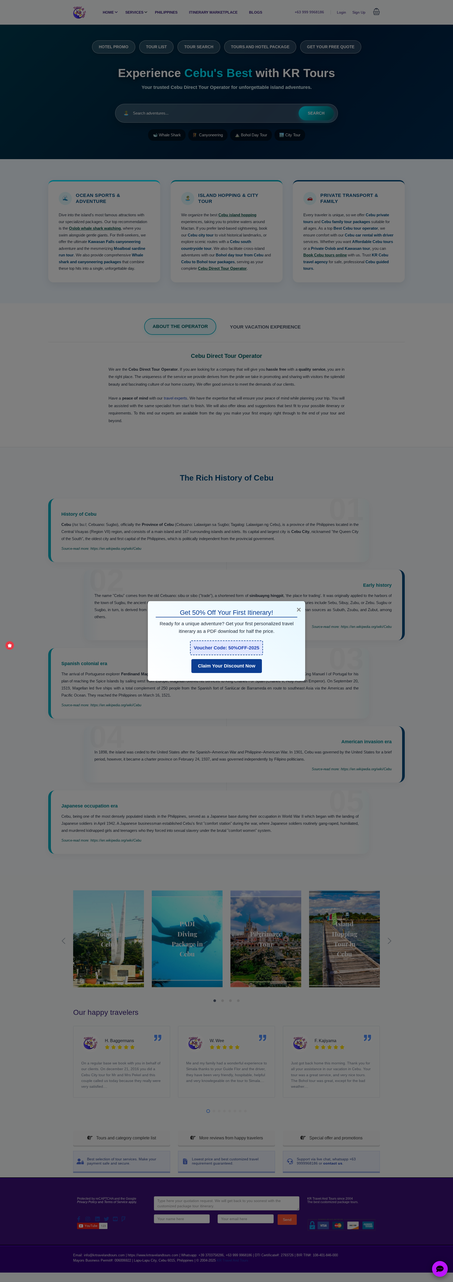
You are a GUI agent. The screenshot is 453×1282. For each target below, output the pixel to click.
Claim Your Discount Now (226, 666)
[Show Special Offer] (10, 645)
